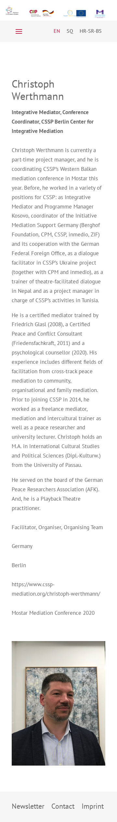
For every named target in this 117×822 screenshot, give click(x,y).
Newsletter (28, 807)
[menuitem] (56, 30)
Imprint (93, 807)
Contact (62, 807)
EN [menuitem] (57, 31)
